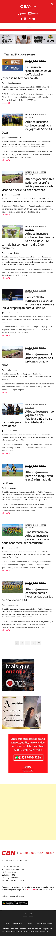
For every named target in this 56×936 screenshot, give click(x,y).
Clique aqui (32, 890)
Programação (17, 923)
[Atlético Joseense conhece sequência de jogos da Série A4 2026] (12, 120)
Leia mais (8, 103)
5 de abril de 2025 (9, 488)
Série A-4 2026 (13, 147)
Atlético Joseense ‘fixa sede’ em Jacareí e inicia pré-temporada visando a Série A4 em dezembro (28, 184)
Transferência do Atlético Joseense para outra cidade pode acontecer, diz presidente (25, 537)
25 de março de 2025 (10, 605)
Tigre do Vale (19, 440)
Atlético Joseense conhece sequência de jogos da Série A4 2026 (27, 127)
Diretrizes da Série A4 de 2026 (32, 259)
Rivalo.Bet (23, 89)
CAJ (43, 552)
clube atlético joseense (21, 319)
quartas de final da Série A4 (38, 612)
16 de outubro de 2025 (11, 253)
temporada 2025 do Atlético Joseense (19, 617)
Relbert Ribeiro (11, 931)
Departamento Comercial (44, 923)
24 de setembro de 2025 (11, 313)
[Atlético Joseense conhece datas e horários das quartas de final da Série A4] (12, 587)
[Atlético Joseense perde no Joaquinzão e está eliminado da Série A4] (12, 470)
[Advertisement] (28, 812)
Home (35, 60)
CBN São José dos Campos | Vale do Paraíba (21, 929)
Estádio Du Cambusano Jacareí (22, 376)
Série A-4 (32, 495)
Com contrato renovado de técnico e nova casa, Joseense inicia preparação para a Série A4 (28, 302)
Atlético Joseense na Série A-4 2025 (29, 435)
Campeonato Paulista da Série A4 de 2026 (31, 199)
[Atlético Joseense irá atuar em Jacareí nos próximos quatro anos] (12, 352)
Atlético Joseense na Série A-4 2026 (29, 142)
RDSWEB (21, 931)
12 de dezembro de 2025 (12, 138)
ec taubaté (45, 87)
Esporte (28, 60)
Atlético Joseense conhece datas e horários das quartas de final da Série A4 (27, 594)
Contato (29, 923)
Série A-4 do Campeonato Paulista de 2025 (23, 497)
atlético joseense (10, 87)
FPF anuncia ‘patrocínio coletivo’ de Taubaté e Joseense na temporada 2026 (26, 72)
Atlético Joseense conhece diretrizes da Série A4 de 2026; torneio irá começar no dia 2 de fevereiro (28, 241)
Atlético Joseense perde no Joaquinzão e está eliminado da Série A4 (27, 477)
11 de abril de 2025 (10, 431)
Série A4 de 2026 (20, 201)
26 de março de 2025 (10, 548)
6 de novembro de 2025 (11, 195)
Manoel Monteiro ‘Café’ (29, 437)
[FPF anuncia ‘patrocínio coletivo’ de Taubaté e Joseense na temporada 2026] (12, 65)
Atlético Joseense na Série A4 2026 (29, 87)
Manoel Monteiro (14, 437)
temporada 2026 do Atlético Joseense (32, 147)
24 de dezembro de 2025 (12, 83)
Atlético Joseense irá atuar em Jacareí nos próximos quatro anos (27, 359)
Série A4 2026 (43, 89)
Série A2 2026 (33, 89)
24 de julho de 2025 (10, 370)
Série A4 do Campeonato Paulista (17, 262)
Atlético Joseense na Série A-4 (27, 317)
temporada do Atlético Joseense (25, 500)
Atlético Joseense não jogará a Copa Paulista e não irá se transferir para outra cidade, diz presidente (28, 418)
